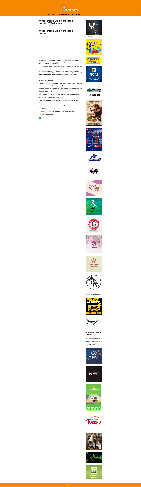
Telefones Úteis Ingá (75, 14)
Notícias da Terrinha (64, 14)
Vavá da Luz (42, 25)
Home (48, 14)
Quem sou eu (55, 14)
